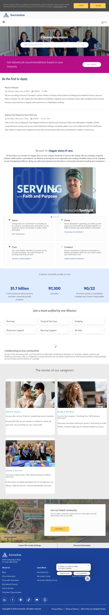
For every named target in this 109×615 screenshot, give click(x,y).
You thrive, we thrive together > (21, 258)
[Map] (54, 371)
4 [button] (57, 217)
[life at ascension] (28, 228)
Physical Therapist (12, 88)
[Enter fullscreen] (103, 358)
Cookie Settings (58, 6)
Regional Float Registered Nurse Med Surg (21, 115)
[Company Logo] (14, 15)
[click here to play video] (54, 190)
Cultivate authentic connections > (74, 258)
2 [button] (53, 217)
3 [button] (55, 217)
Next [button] (94, 190)
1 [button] (51, 217)
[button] (84, 44)
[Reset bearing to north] (103, 354)
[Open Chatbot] (87, 578)
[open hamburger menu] (3, 22)
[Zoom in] (103, 348)
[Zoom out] (103, 351)
